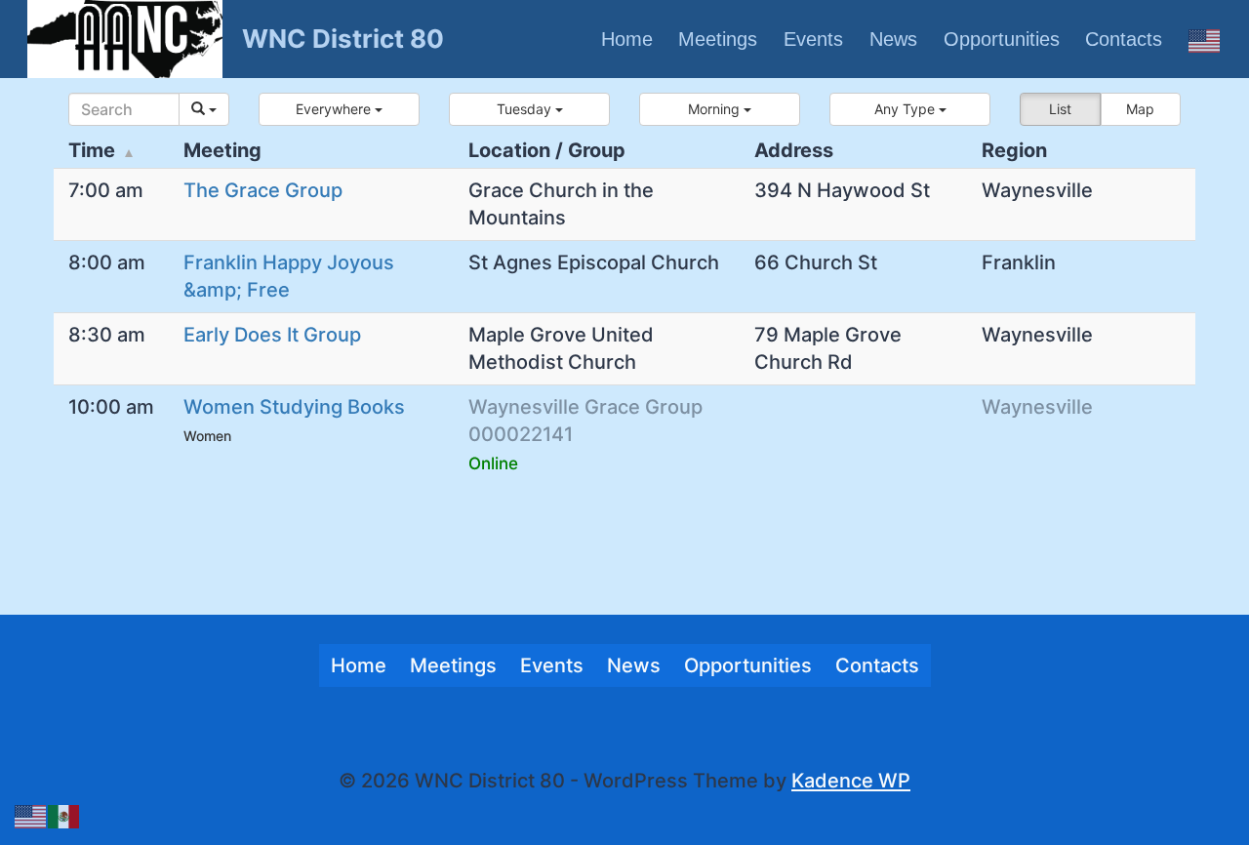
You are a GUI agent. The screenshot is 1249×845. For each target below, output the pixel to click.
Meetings (717, 39)
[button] (339, 109)
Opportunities (1002, 39)
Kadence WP (850, 780)
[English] (1205, 39)
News (893, 39)
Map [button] (1140, 109)
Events (813, 39)
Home (627, 39)
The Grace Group (262, 190)
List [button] (1060, 109)
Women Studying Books (294, 407)
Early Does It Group (272, 334)
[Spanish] (64, 814)
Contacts (1123, 39)
